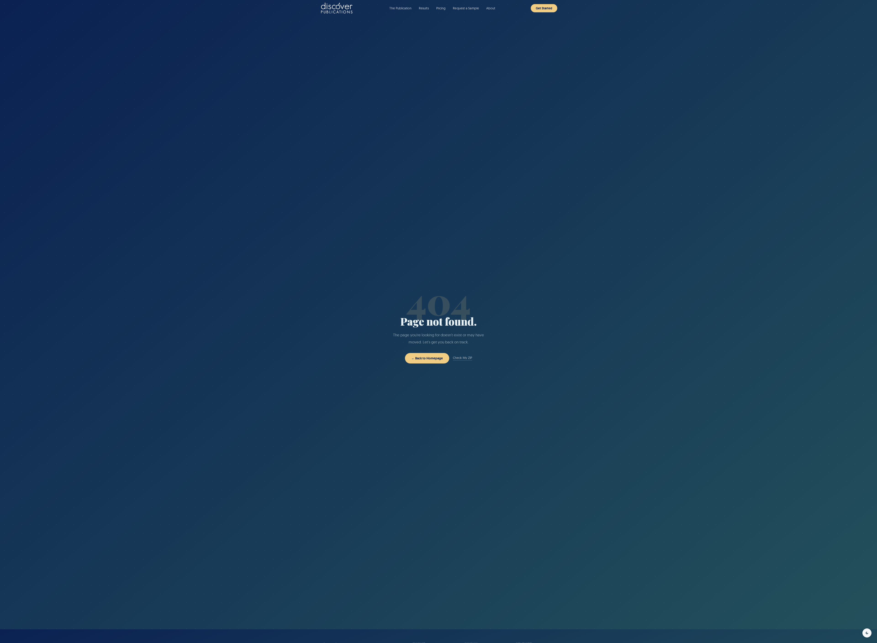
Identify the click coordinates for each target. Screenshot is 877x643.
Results (424, 8)
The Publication (400, 8)
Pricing (441, 8)
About (490, 8)
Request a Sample (466, 8)
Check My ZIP (462, 358)
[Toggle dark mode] (867, 633)
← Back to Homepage (427, 358)
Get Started (544, 8)
